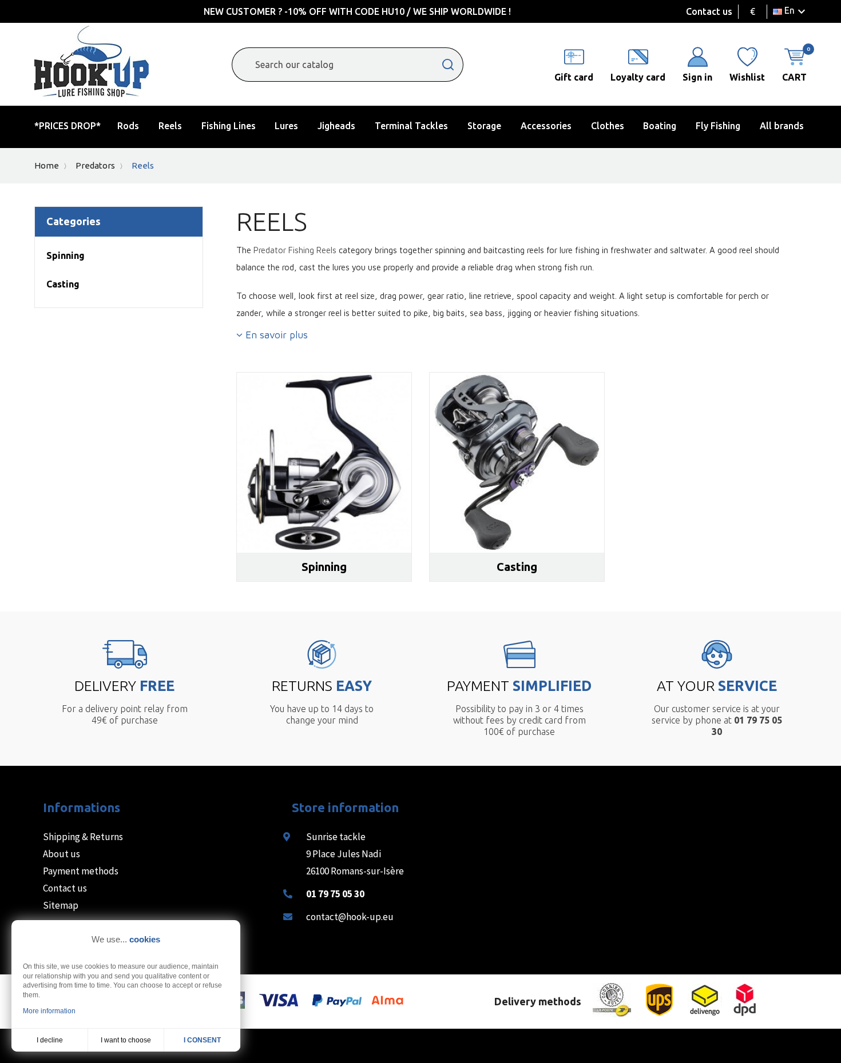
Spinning (65, 255)
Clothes (607, 126)
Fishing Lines (228, 126)
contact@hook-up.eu (350, 916)
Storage (484, 126)
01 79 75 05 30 (335, 894)
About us (61, 854)
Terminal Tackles (411, 126)
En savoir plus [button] (275, 335)
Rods (128, 126)
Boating (659, 126)
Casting (63, 284)
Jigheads (336, 126)
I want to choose (126, 1040)
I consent (202, 1040)
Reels (170, 126)
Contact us (709, 11)
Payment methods (80, 871)
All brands (782, 126)
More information (49, 1011)
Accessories (546, 126)
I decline (50, 1040)
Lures (286, 126)
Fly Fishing (718, 126)
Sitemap (60, 905)
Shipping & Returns (83, 836)
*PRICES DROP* (67, 126)
